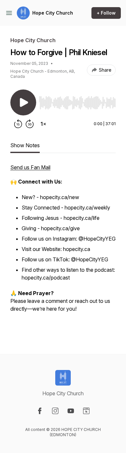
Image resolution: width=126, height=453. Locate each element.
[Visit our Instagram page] (55, 411)
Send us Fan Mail (30, 167)
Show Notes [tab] (25, 145)
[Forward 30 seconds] (29, 123)
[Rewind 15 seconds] (18, 123)
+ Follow (106, 13)
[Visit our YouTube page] (71, 411)
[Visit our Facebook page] (40, 411)
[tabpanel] (63, 248)
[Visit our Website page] (86, 411)
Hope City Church (52, 13)
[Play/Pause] (23, 102)
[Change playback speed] (43, 123)
